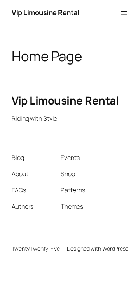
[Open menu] (123, 12)
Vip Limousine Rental (45, 12)
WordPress (115, 248)
